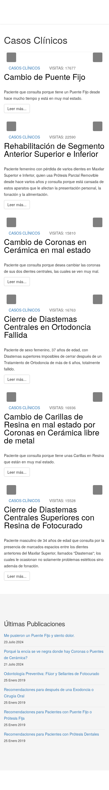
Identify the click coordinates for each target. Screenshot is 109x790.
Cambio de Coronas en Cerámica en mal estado (47, 245)
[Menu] (103, 11)
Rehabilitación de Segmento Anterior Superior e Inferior (54, 149)
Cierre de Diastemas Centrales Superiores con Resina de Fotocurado (49, 517)
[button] (11, 57)
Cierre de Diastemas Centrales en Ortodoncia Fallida (47, 326)
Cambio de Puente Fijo (44, 76)
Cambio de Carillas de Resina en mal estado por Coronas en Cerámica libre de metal (51, 428)
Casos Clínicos (24, 68)
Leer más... (16, 108)
